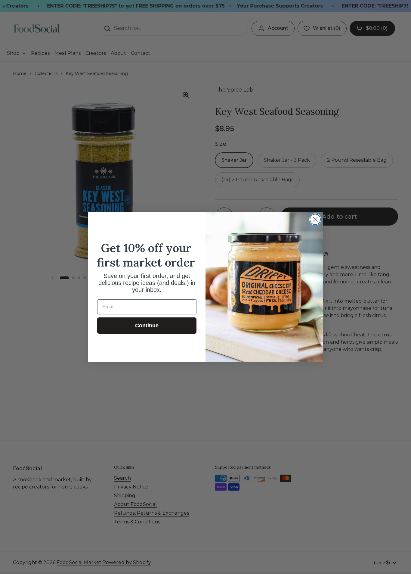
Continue (147, 326)
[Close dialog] (315, 219)
